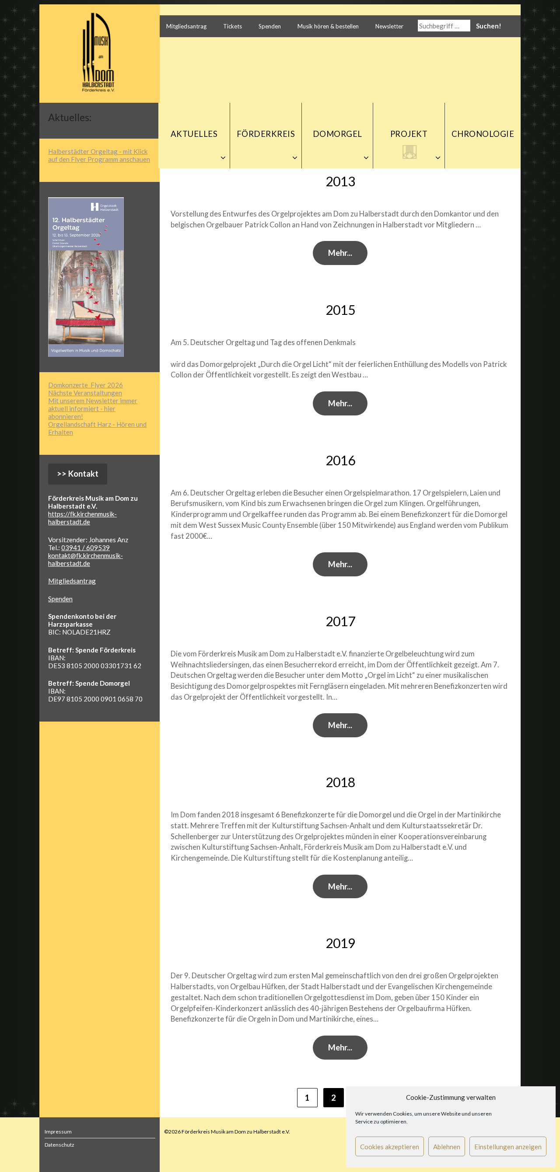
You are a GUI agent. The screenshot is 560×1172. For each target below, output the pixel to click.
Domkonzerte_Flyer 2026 (85, 385)
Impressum (58, 1131)
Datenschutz (59, 1144)
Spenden (270, 26)
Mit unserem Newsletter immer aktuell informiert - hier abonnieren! (92, 408)
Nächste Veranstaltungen (85, 393)
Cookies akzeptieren (389, 1147)
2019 (340, 943)
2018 (340, 782)
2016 (340, 460)
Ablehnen (446, 1147)
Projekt (409, 134)
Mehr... (340, 253)
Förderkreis (266, 134)
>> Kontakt (77, 473)
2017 (340, 621)
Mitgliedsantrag (186, 26)
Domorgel (337, 134)
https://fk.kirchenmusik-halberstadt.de (82, 518)
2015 (340, 309)
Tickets (232, 26)
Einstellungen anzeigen (508, 1147)
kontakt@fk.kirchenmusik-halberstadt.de (85, 559)
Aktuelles (194, 134)
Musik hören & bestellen (328, 26)
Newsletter (389, 26)
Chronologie (483, 134)
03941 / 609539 (85, 547)
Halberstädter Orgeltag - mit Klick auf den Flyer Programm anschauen (99, 155)
